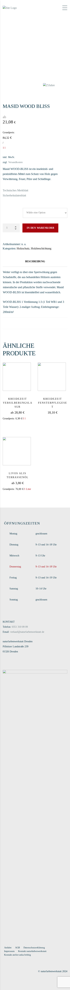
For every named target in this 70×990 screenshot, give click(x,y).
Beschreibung (35, 261)
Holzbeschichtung (41, 248)
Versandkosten (15, 162)
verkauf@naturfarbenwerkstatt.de (27, 632)
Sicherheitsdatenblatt (14, 195)
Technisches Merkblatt (15, 190)
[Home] (10, 7)
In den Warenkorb (40, 228)
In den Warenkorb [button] (56, 418)
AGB (17, 947)
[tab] (35, 261)
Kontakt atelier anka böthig (17, 954)
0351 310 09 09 (20, 626)
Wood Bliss (9, 207)
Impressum (9, 951)
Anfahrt (7, 947)
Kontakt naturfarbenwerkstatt (32, 951)
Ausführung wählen (23, 426)
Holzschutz (23, 248)
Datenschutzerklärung (34, 947)
